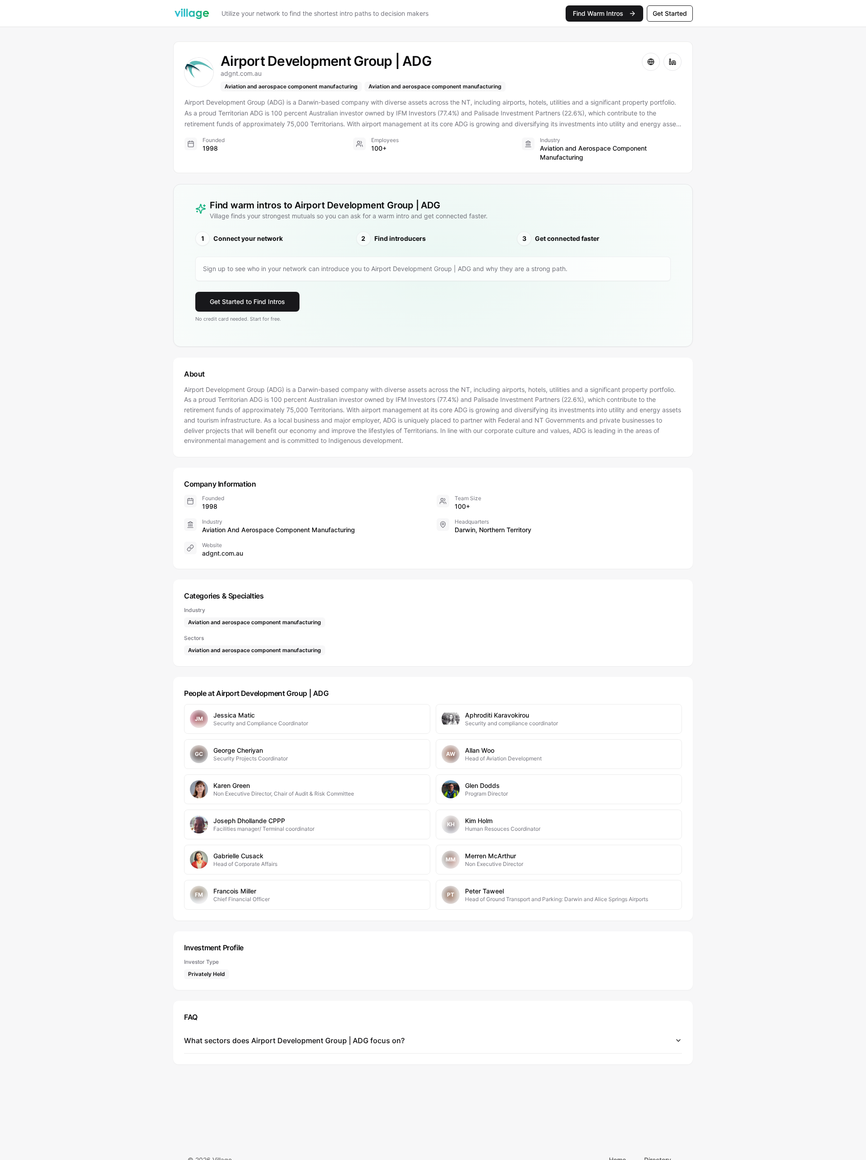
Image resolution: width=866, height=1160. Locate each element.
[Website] (651, 62)
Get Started (670, 13)
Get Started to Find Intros (247, 301)
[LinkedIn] (672, 62)
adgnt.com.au (222, 553)
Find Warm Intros (598, 13)
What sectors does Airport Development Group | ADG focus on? (294, 1040)
